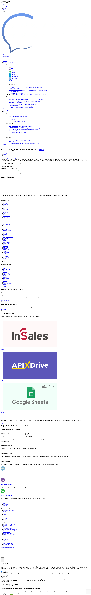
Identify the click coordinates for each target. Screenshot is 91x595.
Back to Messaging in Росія (7, 158)
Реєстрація (6, 9)
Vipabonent (6, 257)
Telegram (13, 74)
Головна (5, 61)
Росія (41, 149)
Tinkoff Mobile (6, 252)
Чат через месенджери (24, 88)
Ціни (4, 108)
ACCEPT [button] (11, 594)
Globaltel (5, 270)
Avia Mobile (6, 228)
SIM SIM (5, 246)
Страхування (6, 532)
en (6, 6)
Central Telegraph (7, 230)
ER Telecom (6, 234)
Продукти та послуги (8, 62)
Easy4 (4, 268)
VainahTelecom (6, 214)
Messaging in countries (8, 153)
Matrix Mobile (6, 242)
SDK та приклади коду (23, 129)
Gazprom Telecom (7, 235)
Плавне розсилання (26, 91)
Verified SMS (14, 78)
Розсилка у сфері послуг (9, 534)
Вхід (4, 8)
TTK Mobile (6, 249)
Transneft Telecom (7, 283)
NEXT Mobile (6, 243)
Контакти (14, 141)
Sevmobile (5, 212)
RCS (12, 80)
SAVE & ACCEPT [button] (5, 581)
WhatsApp (13, 72)
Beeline (5, 203)
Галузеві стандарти (8, 544)
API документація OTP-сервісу (24, 127)
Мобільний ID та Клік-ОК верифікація (27, 99)
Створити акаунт (5, 300)
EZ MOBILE (6, 204)
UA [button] (4, 4)
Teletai (4, 251)
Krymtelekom (6, 205)
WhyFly (5, 260)
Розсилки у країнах (21, 105)
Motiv (4, 211)
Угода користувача (5, 549)
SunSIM (5, 248)
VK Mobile (6, 255)
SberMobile (6, 247)
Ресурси (5, 111)
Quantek (5, 281)
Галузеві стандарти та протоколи (28, 132)
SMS (12, 68)
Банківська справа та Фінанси (10, 530)
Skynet (5, 282)
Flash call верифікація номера (24, 101)
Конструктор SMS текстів (22, 102)
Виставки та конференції (9, 524)
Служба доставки (7, 528)
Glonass (5, 272)
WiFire (4, 286)
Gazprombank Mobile (8, 237)
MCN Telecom (6, 274)
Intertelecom (6, 273)
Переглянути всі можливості (16, 93)
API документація (20, 126)
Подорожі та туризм (8, 526)
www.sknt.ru (22, 171)
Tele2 (4, 213)
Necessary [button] (3, 569)
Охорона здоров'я (7, 533)
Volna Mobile (6, 216)
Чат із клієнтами (7, 511)
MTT (4, 240)
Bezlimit (5, 229)
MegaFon (5, 209)
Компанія (5, 135)
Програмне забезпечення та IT (10, 529)
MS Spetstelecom (7, 275)
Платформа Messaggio (8, 510)
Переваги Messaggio (24, 143)
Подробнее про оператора (19, 158)
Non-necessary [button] (4, 576)
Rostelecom (6, 244)
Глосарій (21, 119)
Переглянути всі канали (15, 82)
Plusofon (5, 279)
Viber (12, 70)
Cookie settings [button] (4, 594)
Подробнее (3, 309)
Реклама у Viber (21, 107)
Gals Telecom (6, 269)
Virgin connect (6, 258)
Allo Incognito (6, 224)
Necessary (4, 571)
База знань (18, 116)
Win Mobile (6, 217)
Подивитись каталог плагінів (8, 423)
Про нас (5, 505)
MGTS (5, 239)
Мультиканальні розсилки (28, 90)
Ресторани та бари (7, 525)
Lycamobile (6, 238)
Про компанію (19, 140)
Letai (4, 207)
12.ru (4, 223)
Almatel (5, 225)
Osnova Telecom (7, 278)
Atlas (4, 226)
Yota (4, 261)
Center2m (5, 267)
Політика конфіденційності (7, 547)
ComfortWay (6, 232)
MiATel (5, 277)
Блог (4, 144)
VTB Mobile (6, 256)
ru (6, 7)
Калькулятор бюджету (23, 104)
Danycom (5, 233)
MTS (4, 208)
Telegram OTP (14, 76)
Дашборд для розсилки (25, 87)
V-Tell (4, 253)
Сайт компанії (28, 436)
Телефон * (27, 433)
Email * (27, 434)
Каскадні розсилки (8, 513)
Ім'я (26, 432)
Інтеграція (5, 110)
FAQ (17, 117)
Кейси (17, 121)
